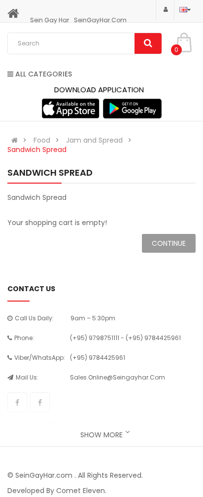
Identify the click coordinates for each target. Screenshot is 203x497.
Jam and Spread (94, 140)
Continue (169, 243)
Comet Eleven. (81, 491)
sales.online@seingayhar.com (117, 377)
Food (42, 140)
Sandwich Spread (37, 149)
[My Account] (165, 9)
